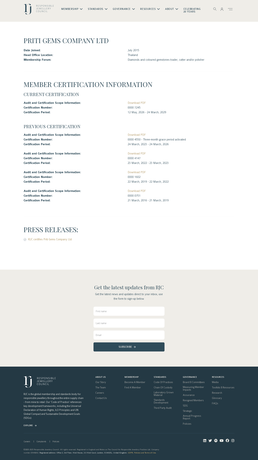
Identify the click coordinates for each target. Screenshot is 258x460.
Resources (218, 377)
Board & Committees (194, 382)
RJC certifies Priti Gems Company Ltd (50, 239)
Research (217, 393)
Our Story (100, 382)
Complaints (41, 441)
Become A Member (134, 382)
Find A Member (132, 387)
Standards (160, 377)
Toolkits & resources (223, 387)
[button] (221, 9)
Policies (187, 424)
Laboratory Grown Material (164, 393)
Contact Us (101, 398)
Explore (28, 425)
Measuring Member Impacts (193, 388)
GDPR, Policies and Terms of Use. (142, 453)
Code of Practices (163, 382)
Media (215, 382)
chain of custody (163, 387)
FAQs (215, 403)
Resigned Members (193, 400)
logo (39, 10)
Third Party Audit (162, 408)
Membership (131, 377)
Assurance (189, 395)
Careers (99, 393)
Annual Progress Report (192, 417)
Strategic (187, 411)
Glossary (217, 398)
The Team (100, 387)
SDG (185, 405)
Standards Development (161, 401)
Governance (190, 377)
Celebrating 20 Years (192, 10)
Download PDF (137, 102)
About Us (100, 377)
